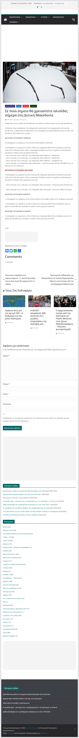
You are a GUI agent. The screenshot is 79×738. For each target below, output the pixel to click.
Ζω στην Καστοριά (9, 585)
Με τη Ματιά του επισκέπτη (12, 598)
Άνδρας (5, 551)
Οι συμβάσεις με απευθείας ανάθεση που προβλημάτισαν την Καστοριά (28, 508)
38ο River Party (8, 530)
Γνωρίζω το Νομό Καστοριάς (13, 564)
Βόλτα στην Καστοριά (10, 558)
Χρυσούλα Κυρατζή (21, 120)
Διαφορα (6, 571)
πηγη (6, 228)
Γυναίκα (5, 568)
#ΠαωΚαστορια (58, 17)
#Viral (5, 527)
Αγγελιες (44, 17)
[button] (21, 17)
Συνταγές (6, 619)
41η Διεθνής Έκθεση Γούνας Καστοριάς (16, 534)
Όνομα (6, 384)
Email (5, 394)
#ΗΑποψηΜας (14, 17)
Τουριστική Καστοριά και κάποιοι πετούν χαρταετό (20, 515)
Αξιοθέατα (13, 22)
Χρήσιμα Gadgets (9, 636)
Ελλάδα (19, 106)
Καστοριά (25, 106)
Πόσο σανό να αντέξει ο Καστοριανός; (16, 498)
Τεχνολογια (7, 626)
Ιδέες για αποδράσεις (10, 588)
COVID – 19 (6, 537)
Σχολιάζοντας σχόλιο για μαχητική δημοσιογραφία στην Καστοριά (26, 491)
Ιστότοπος (7, 404)
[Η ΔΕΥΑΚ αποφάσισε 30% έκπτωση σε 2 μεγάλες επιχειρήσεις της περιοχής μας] (39, 297)
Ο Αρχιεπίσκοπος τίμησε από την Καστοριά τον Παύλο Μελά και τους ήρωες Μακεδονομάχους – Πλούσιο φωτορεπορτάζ (64, 320)
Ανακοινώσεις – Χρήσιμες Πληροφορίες (16, 547)
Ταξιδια (5, 622)
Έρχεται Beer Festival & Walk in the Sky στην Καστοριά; (22, 494)
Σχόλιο (6, 356)
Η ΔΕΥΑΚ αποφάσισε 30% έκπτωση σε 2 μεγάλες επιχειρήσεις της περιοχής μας (38, 317)
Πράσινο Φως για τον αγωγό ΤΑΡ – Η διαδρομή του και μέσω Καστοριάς (14, 314)
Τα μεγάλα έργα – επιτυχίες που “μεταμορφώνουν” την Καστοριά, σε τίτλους (29, 501)
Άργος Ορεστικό (10, 106)
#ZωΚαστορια (30, 17)
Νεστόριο (33, 106)
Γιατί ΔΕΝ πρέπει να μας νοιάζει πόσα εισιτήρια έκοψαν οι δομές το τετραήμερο (30, 511)
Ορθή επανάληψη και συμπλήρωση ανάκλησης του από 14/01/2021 (26, 505)
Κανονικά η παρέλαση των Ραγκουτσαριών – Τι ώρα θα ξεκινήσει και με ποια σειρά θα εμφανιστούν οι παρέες (20, 279)
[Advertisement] (39, 46)
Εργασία (6, 581)
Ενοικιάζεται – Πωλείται (11, 578)
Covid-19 (6, 540)
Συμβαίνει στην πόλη (10, 615)
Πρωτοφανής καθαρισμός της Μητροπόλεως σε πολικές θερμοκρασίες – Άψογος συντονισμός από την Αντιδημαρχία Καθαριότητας (58, 279)
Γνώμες (5, 561)
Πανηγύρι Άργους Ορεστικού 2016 (14, 609)
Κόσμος (5, 595)
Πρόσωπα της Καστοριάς (11, 612)
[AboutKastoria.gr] (5, 19)
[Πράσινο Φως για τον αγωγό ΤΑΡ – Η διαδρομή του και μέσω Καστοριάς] (14, 297)
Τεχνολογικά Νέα (9, 629)
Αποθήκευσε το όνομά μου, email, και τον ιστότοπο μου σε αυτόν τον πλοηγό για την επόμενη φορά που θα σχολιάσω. (36, 419)
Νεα (4, 602)
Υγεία (5, 633)
